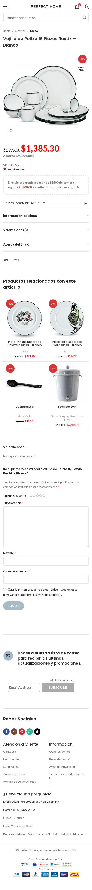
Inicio (6, 31)
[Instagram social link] (14, 731)
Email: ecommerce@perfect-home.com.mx (31, 801)
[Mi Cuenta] (86, 6)
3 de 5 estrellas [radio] (37, 495)
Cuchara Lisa (25, 406)
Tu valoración (13, 503)
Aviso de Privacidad (62, 766)
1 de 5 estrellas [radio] (31, 495)
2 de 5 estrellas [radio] (34, 495)
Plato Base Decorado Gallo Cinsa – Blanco (67, 343)
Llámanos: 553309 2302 (19, 810)
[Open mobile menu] (5, 6)
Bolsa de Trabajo (60, 759)
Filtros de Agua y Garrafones (67, 416)
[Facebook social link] (6, 731)
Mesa (34, 31)
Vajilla (28, 416)
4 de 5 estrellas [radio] (40, 495)
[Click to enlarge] (11, 131)
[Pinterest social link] (22, 731)
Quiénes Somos (59, 751)
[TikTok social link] (37, 731)
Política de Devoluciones (19, 781)
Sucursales (10, 766)
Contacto (9, 751)
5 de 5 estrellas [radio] (43, 495)
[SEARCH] (84, 17)
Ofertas (20, 31)
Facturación (11, 759)
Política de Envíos (15, 774)
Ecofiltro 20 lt (67, 406)
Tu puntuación (14, 495)
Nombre (9, 553)
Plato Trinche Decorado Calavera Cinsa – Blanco (24, 343)
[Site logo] (46, 6)
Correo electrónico (17, 571)
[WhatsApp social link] (29, 731)
